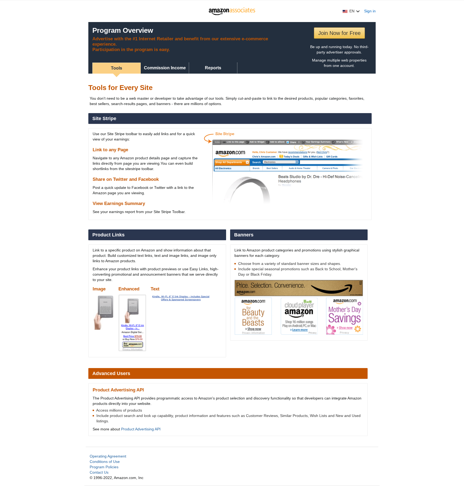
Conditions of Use (105, 461)
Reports (213, 68)
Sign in (370, 11)
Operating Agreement (108, 456)
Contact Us (99, 472)
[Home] (232, 11)
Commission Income (165, 68)
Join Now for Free (339, 33)
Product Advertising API (141, 429)
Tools (116, 68)
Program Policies (104, 467)
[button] (351, 11)
